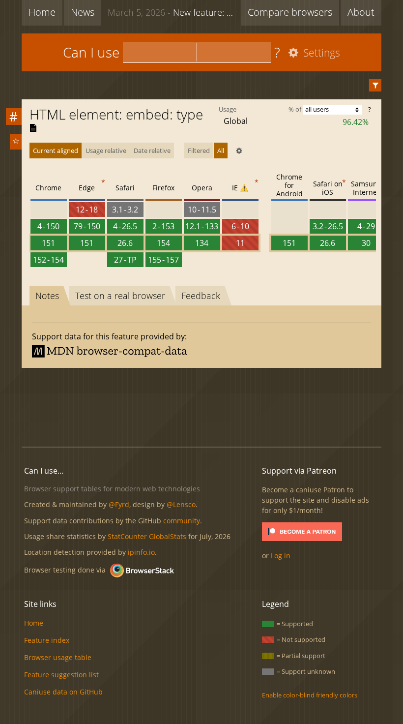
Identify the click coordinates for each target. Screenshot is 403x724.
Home (42, 12)
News (82, 12)
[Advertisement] (201, 406)
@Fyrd (119, 504)
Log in (280, 555)
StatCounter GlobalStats (147, 536)
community (181, 520)
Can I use (91, 52)
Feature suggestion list (61, 674)
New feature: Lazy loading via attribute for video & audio (172, 12)
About (360, 12)
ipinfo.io (141, 552)
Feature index (46, 640)
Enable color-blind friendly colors (309, 695)
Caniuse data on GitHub (63, 691)
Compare (290, 12)
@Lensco (181, 504)
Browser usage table (57, 657)
